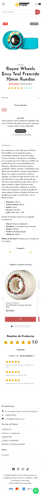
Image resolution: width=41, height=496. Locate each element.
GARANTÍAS (7, 437)
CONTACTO (7, 430)
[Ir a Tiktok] (27, 469)
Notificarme (20, 131)
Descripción (6, 145)
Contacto (5, 455)
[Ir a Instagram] (18, 469)
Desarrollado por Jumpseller (20, 483)
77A (4, 110)
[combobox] (20, 12)
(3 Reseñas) (28, 88)
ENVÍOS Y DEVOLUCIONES (13, 444)
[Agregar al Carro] (20, 319)
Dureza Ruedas (20, 105)
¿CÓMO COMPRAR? (10, 441)
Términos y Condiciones (11, 433)
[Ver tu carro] (38, 4)
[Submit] (37, 12)
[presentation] (2, 299)
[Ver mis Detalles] (36, 4)
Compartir (21, 248)
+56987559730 (10, 415)
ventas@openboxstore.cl (14, 419)
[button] (12, 326)
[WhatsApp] (22, 469)
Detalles (5, 98)
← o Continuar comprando (20, 135)
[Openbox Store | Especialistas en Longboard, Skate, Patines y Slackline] (20, 4)
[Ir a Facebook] (13, 469)
